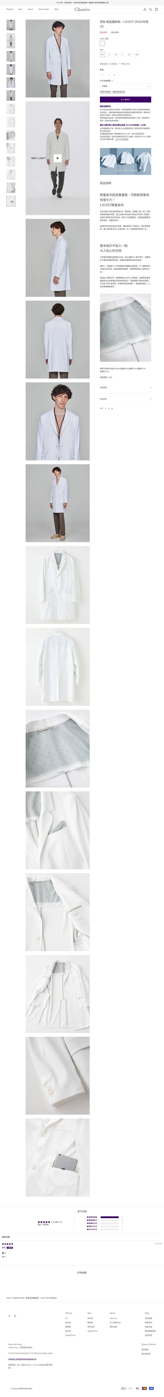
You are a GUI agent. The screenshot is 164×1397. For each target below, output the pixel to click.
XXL (137, 55)
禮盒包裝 (148, 1327)
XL (129, 55)
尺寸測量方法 (115, 1323)
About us (113, 1318)
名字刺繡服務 (105, 81)
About (30, 9)
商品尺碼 (103, 399)
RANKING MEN (18, 1298)
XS (102, 55)
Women (9, 9)
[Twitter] (109, 408)
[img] (7, 1244)
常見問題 (148, 1318)
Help (56, 9)
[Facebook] (105, 408)
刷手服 (68, 1323)
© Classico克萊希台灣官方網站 (21, 1389)
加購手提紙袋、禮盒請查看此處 (112, 92)
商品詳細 (103, 387)
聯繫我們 (148, 1323)
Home (8, 1298)
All (66, 1318)
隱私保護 (113, 1327)
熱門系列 (91, 1327)
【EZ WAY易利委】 (122, 139)
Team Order (44, 9)
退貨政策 (148, 1335)
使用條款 (145, 1350)
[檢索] (150, 9)
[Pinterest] (112, 408)
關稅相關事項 (150, 1331)
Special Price (70, 1335)
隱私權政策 (145, 1354)
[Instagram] (15, 1315)
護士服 (68, 1331)
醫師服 (68, 1327)
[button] (92, 1217)
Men (20, 9)
